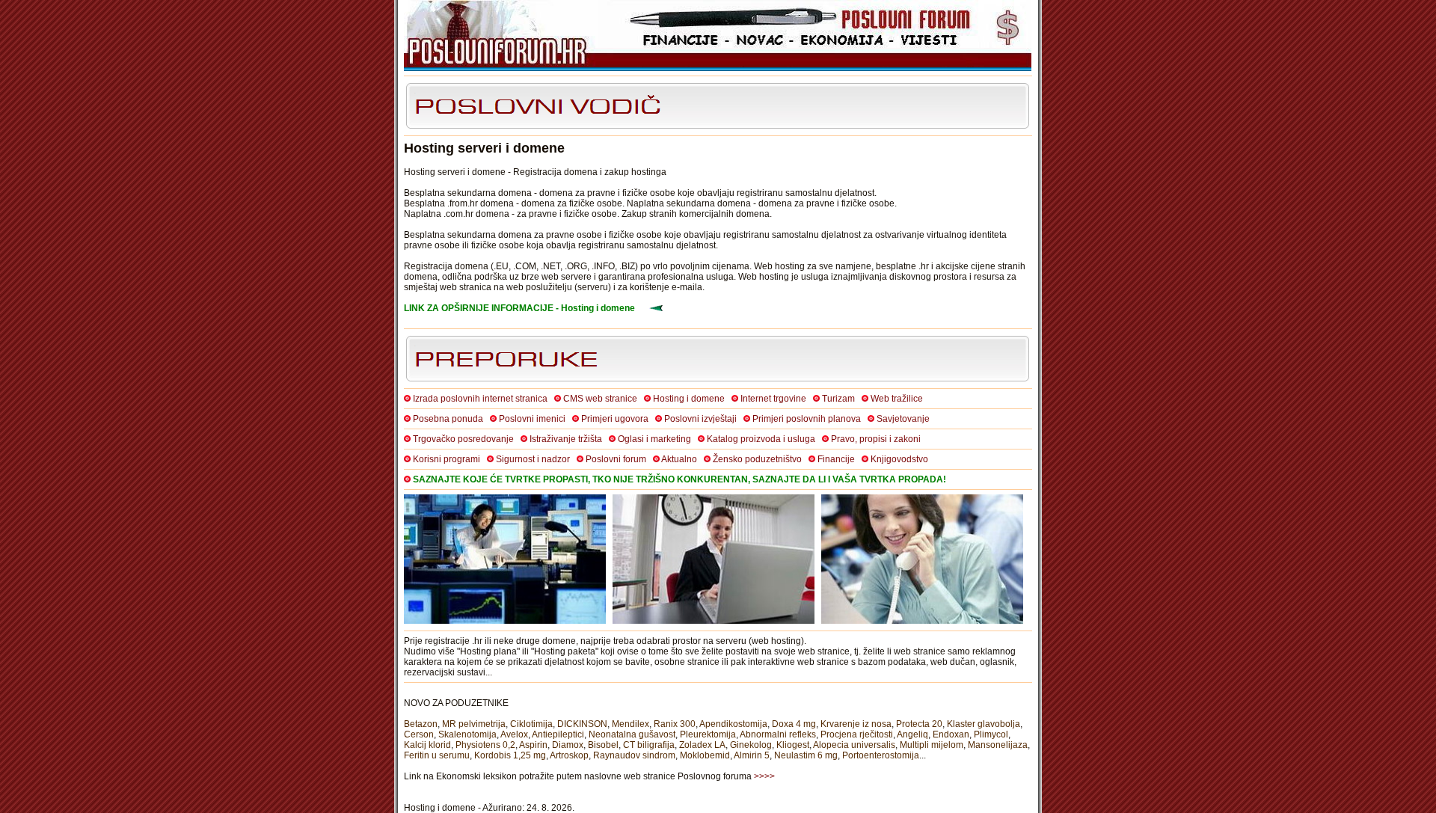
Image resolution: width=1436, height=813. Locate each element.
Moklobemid (705, 755)
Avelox (514, 734)
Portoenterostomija (880, 755)
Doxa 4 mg (794, 724)
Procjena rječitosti (856, 734)
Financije (836, 459)
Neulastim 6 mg (806, 755)
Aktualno (679, 459)
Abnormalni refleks (778, 734)
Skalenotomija (467, 734)
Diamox (567, 745)
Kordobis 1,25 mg (510, 755)
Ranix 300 (675, 724)
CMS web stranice (600, 398)
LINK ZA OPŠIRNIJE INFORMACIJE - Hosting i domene (519, 308)
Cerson (419, 734)
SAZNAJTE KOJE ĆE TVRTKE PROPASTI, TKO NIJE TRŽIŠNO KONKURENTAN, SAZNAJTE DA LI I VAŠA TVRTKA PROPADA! (679, 479)
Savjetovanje (903, 419)
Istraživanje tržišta (566, 439)
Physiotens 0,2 (485, 745)
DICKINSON (582, 724)
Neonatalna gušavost (632, 734)
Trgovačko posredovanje (463, 439)
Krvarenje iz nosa (856, 724)
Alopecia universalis (854, 745)
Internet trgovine (773, 398)
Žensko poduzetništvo (757, 459)
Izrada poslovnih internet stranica (480, 398)
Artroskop (569, 755)
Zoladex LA (702, 745)
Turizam (838, 398)
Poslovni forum (616, 459)
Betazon (421, 724)
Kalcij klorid (427, 745)
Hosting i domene (689, 398)
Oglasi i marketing (654, 439)
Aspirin (533, 745)
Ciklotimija (531, 724)
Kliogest (792, 745)
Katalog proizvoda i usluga (761, 439)
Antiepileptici (558, 734)
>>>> (764, 776)
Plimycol (991, 734)
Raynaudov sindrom (634, 755)
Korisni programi (446, 459)
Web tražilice (897, 398)
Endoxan (951, 734)
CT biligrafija (649, 745)
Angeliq (912, 734)
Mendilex (630, 724)
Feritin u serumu (437, 755)
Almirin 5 (752, 755)
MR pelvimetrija (474, 724)
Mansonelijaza (998, 745)
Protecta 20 (919, 724)
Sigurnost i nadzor (533, 459)
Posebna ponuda (448, 419)
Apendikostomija (733, 724)
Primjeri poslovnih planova (806, 419)
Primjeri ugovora (614, 419)
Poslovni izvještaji (700, 419)
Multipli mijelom (931, 745)
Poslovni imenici (532, 419)
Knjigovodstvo (899, 459)
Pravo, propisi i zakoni (876, 439)
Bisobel (603, 745)
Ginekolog (751, 745)
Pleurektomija (708, 734)
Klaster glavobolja (983, 724)
